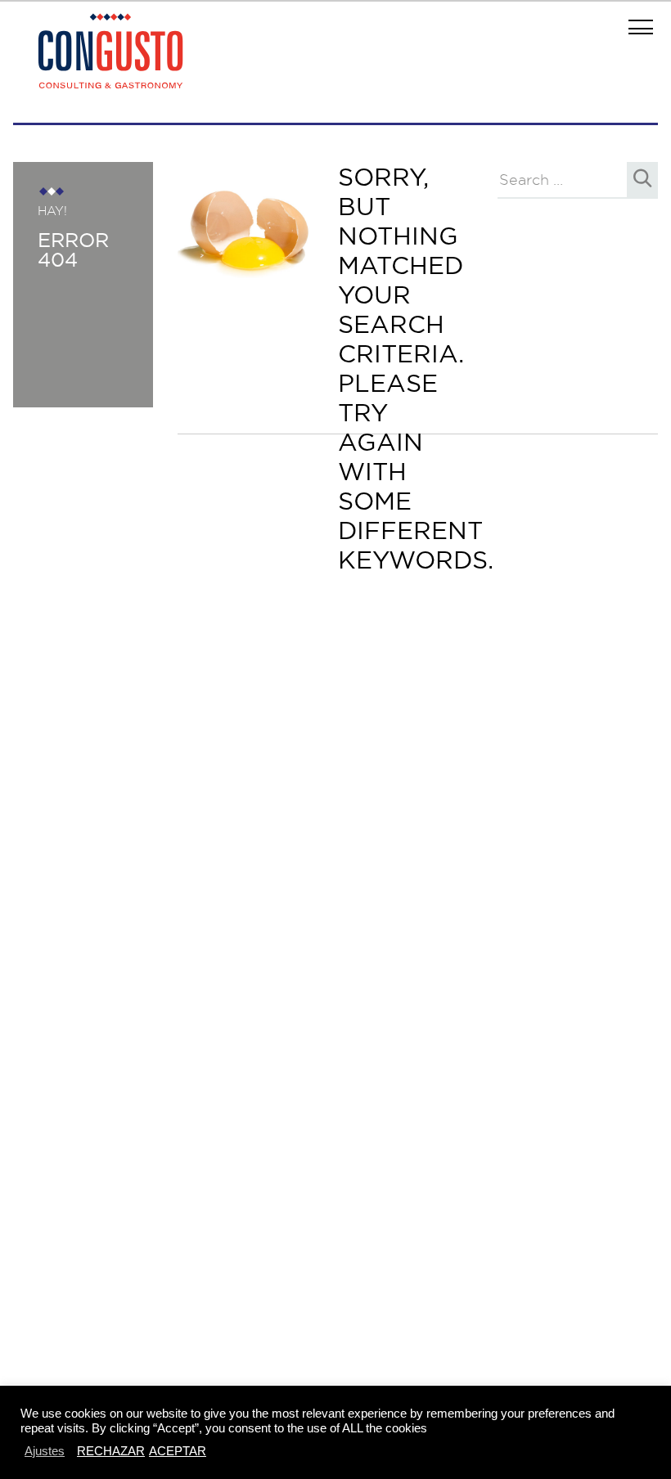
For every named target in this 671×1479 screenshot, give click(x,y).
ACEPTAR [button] (177, 1451)
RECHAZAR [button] (111, 1451)
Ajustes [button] (45, 1451)
